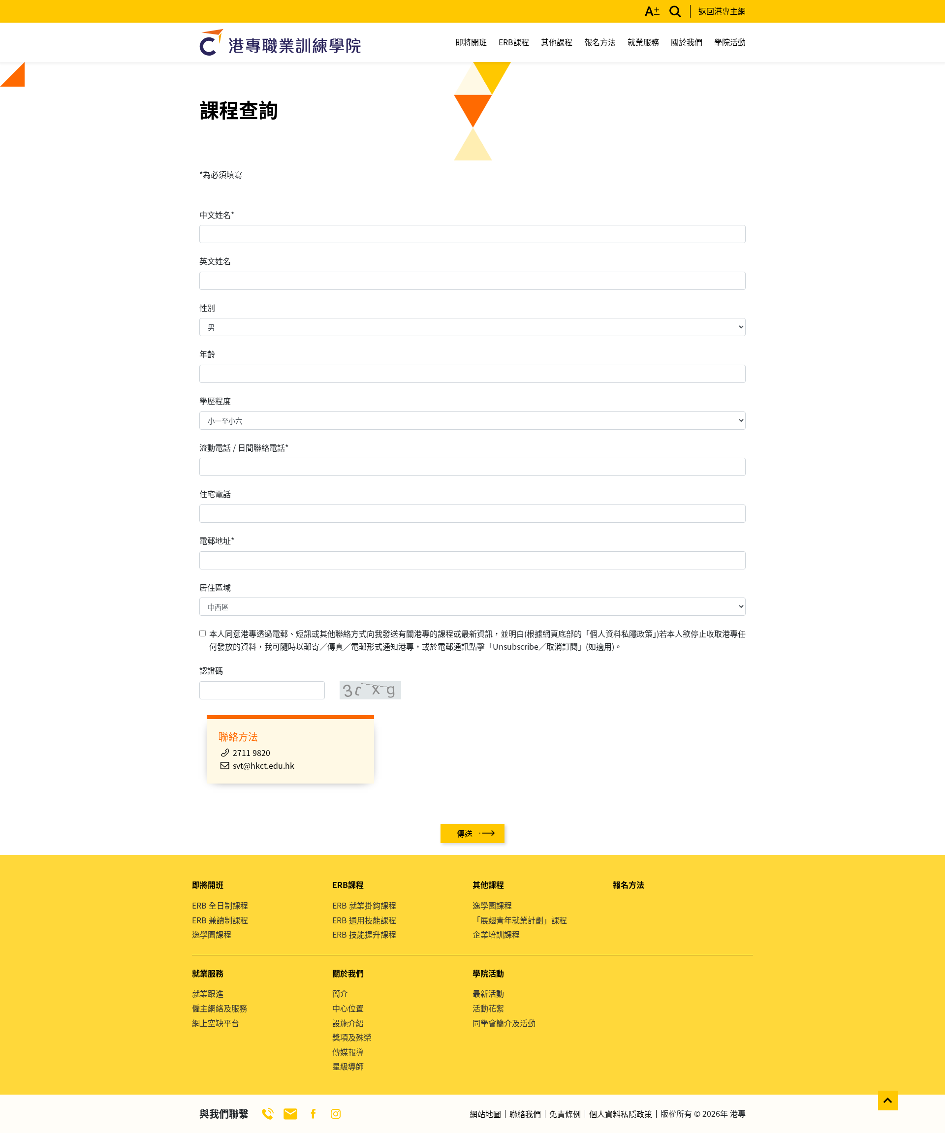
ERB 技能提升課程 (364, 934)
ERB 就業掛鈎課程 (364, 905)
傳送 (464, 833)
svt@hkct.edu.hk (263, 765)
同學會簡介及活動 (504, 1023)
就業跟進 (207, 993)
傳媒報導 (348, 1052)
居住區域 (215, 587)
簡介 (340, 993)
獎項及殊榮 (352, 1037)
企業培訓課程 (496, 934)
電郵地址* (216, 540)
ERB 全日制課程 (220, 905)
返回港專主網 (722, 11)
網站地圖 (485, 1114)
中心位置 (348, 1008)
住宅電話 (215, 494)
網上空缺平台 (215, 1023)
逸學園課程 (211, 934)
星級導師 (348, 1066)
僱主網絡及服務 (219, 1008)
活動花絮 (488, 1008)
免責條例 (565, 1114)
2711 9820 (251, 752)
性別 (207, 308)
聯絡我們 (525, 1114)
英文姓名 (215, 261)
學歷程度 (215, 401)
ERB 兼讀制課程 (220, 920)
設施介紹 (348, 1023)
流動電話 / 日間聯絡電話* (243, 447)
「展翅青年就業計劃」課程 (519, 920)
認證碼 (211, 670)
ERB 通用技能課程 (364, 920)
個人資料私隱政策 (620, 1114)
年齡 (207, 354)
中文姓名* (216, 214)
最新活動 (488, 993)
